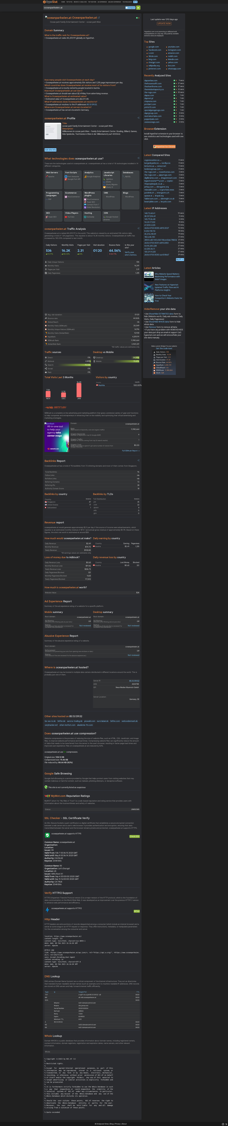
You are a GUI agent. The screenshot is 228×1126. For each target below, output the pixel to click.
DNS (52, 976)
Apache (51, 176)
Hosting (88, 213)
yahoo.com (173, 62)
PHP (49, 199)
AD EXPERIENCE (102, 2)
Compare (131, 8)
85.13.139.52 (92, 104)
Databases (128, 172)
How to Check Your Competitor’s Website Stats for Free (168, 298)
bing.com (152, 59)
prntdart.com (150, 104)
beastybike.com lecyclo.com (157, 202)
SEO (48, 213)
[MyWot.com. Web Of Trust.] (47, 796)
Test (137, 911)
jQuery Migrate (111, 184)
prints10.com (150, 107)
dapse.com (149, 95)
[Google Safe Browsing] (46, 787)
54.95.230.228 (150, 246)
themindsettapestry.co (154, 89)
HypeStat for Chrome (166, 146)
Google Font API (74, 179)
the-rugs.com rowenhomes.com (159, 172)
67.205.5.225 (149, 225)
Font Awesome (73, 176)
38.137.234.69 (150, 216)
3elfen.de (61, 721)
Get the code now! (164, 348)
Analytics (89, 172)
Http (52, 919)
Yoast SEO (91, 202)
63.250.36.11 (149, 249)
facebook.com (155, 50)
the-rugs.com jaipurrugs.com (157, 175)
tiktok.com (153, 56)
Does (70, 733)
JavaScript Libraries (109, 173)
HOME (63, 2)
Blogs (125, 193)
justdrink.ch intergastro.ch (156, 193)
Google (58, 773)
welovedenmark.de (130, 721)
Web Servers (52, 172)
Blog (112, 1124)
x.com (151, 53)
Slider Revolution (93, 207)
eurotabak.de (102, 721)
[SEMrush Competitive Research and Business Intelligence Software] (55, 407)
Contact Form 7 (93, 205)
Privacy (117, 1124)
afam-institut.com (67, 725)
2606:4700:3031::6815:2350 (156, 243)
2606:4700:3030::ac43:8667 (156, 255)
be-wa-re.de (50, 721)
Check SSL (134, 836)
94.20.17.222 (149, 222)
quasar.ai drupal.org (154, 196)
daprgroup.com (151, 113)
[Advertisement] (92, 59)
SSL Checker (67, 818)
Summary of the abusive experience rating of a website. (67, 641)
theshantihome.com (153, 86)
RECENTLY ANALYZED (80, 2)
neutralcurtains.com (153, 116)
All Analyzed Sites (102, 1124)
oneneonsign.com (151, 122)
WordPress (110, 197)
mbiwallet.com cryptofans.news (159, 190)
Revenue (54, 522)
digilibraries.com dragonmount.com (160, 178)
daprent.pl (148, 98)
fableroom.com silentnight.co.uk (159, 199)
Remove (152, 327)
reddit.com (172, 56)
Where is (67, 667)
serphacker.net (51, 725)
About (124, 1124)
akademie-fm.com (85, 725)
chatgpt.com (154, 62)
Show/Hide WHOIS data (159, 322)
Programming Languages (52, 194)
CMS (106, 193)
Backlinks (55, 461)
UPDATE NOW (164, 24)
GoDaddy (90, 217)
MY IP (135, 2)
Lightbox (109, 179)
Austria (102, 385)
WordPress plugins (90, 194)
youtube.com (173, 47)
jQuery (108, 182)
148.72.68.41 (149, 213)
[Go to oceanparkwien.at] (99, 18)
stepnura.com (150, 101)
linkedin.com (173, 59)
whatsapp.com (174, 69)
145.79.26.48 (149, 219)
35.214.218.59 (150, 234)
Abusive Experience (61, 635)
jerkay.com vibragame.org (156, 187)
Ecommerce (70, 193)
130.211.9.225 (150, 252)
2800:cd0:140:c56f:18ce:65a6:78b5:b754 (162, 240)
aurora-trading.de (74, 721)
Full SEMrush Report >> (131, 451)
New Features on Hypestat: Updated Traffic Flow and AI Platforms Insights (167, 287)
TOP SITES (69, 2)
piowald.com (89, 721)
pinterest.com (155, 69)
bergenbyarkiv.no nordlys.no (157, 163)
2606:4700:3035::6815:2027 (156, 228)
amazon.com (173, 53)
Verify (59, 893)
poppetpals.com (151, 119)
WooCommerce (74, 197)
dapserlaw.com (150, 80)
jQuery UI (109, 187)
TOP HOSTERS (92, 2)
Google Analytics (93, 176)
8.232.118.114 (149, 231)
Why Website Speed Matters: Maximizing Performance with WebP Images (167, 277)
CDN (106, 213)
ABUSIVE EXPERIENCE (114, 2)
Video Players (71, 213)
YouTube (71, 217)
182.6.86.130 (149, 237)
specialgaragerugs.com (154, 110)
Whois (53, 1036)
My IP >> (180, 259)
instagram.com (174, 50)
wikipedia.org (154, 66)
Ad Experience (58, 601)
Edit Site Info (50, 150)
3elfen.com (115, 721)
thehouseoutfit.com (153, 83)
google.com (154, 47)
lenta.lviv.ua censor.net (155, 166)
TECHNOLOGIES (127, 2)
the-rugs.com (150, 92)
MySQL (128, 176)
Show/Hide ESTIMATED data (161, 314)
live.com (171, 66)
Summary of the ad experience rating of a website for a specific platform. (74, 606)
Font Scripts (71, 172)
